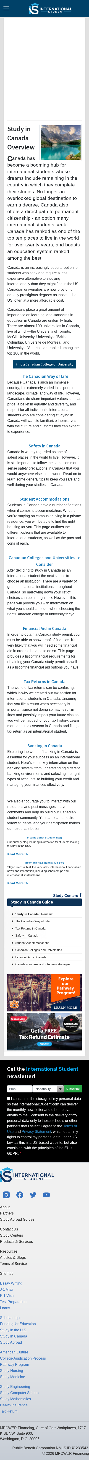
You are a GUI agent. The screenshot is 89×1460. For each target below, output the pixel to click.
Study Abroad (11, 1342)
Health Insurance (14, 1405)
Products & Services (16, 1241)
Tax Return (9, 1411)
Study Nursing (11, 1371)
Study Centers (66, 896)
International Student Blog (44, 837)
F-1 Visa (7, 1296)
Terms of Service (13, 1264)
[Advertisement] (44, 68)
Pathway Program (14, 1364)
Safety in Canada (44, 446)
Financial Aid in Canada (44, 628)
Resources (9, 1251)
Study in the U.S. (13, 1330)
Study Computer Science (20, 1393)
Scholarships (10, 1318)
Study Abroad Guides (17, 1219)
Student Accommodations (44, 499)
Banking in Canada (44, 745)
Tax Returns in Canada (44, 681)
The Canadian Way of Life (44, 376)
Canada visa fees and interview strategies (43, 964)
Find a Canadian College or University (44, 364)
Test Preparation (13, 1302)
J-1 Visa (6, 1289)
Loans (5, 1308)
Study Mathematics (15, 1399)
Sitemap (6, 1273)
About (5, 1207)
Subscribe (73, 1089)
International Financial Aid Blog (44, 862)
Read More (15, 854)
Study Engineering (15, 1387)
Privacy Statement (36, 1132)
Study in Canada (13, 1336)
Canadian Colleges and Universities (38, 950)
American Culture (14, 1352)
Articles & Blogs (13, 1257)
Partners (7, 1213)
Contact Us (9, 1229)
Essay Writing (11, 1283)
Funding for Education (18, 1324)
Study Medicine (12, 1377)
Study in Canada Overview (33, 914)
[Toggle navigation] (6, 8)
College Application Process (23, 1358)
